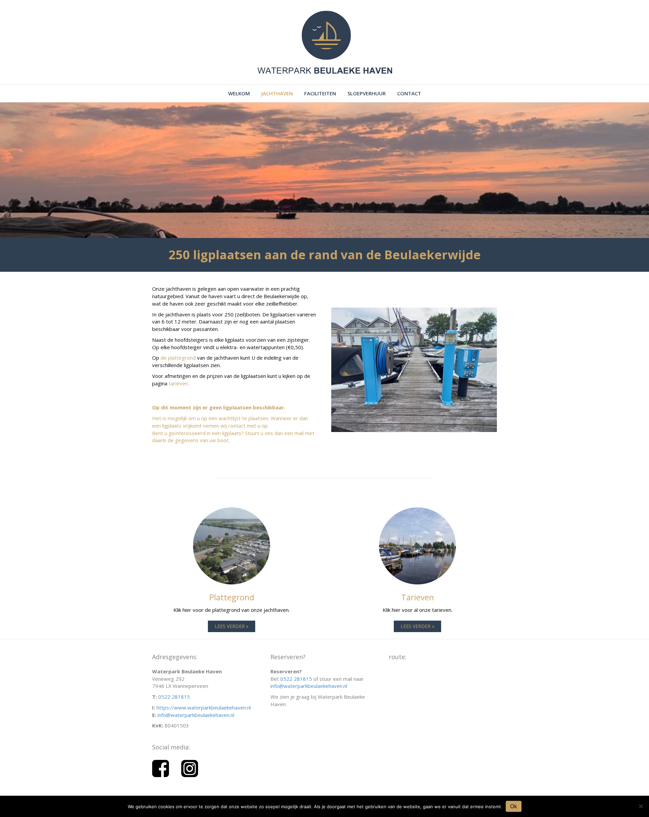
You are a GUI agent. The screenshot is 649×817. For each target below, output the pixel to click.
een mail (294, 433)
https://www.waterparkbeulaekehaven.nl (204, 707)
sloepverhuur (366, 93)
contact (409, 93)
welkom (239, 93)
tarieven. (179, 383)
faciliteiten (320, 93)
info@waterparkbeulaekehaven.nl (196, 715)
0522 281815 (174, 696)
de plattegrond (178, 357)
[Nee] (640, 806)
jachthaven (277, 93)
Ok (513, 806)
